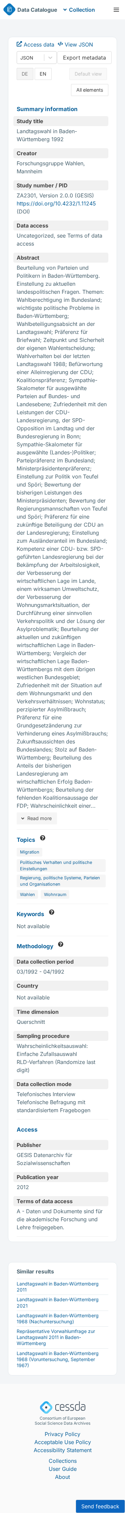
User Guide (63, 1468)
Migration (29, 852)
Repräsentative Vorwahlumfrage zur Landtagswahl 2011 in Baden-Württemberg (56, 1337)
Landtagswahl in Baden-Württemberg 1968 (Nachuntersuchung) (58, 1318)
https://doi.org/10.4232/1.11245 (56, 203)
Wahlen (27, 894)
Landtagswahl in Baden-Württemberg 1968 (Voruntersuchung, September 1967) (58, 1359)
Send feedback (100, 1506)
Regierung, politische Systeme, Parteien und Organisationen (60, 881)
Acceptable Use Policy (62, 1442)
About (62, 1477)
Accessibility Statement (63, 1450)
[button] (116, 9)
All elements (89, 90)
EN (43, 74)
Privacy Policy (62, 1434)
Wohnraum (55, 894)
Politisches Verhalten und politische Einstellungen (56, 865)
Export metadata (84, 57)
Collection (82, 9)
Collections (63, 1460)
